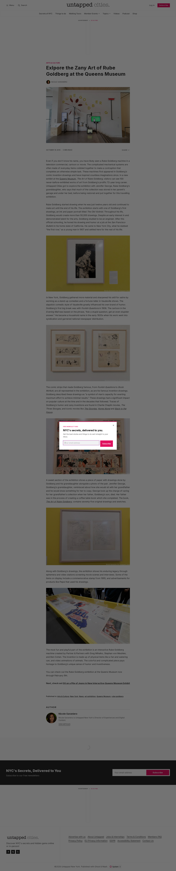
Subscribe (106, 444)
